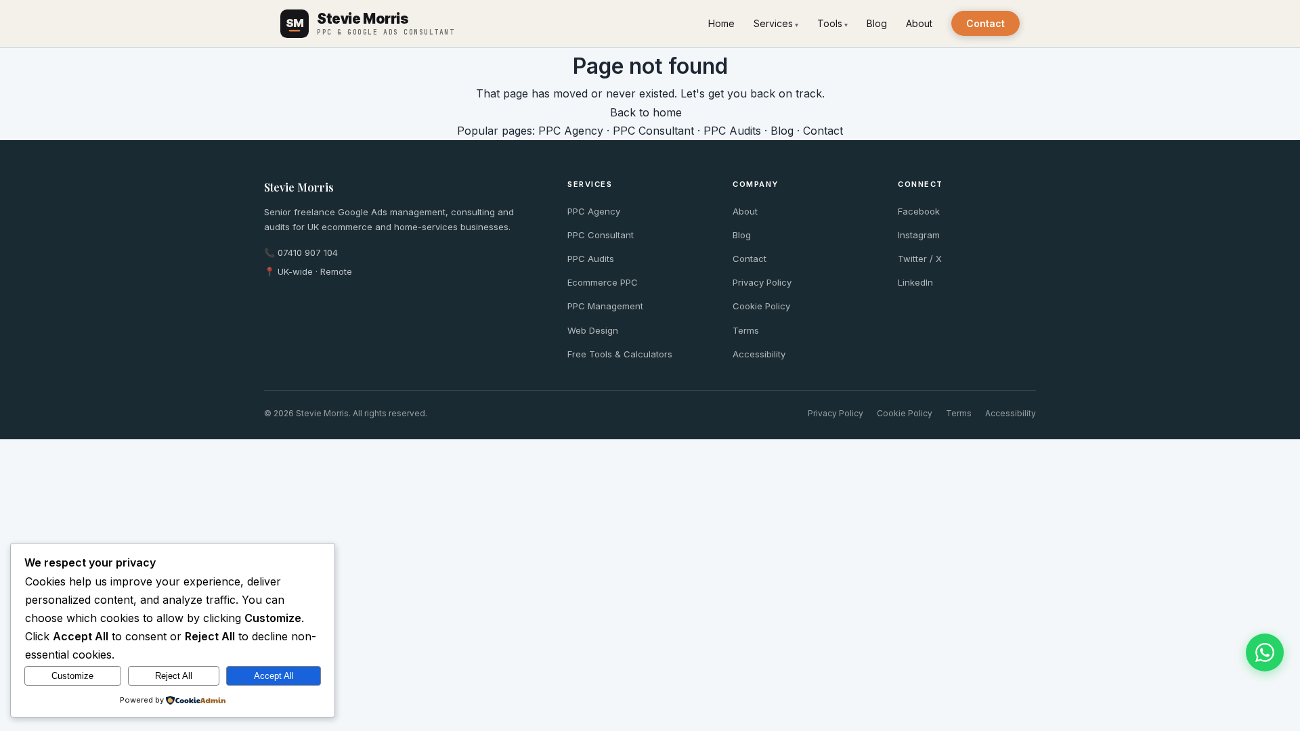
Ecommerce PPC (602, 282)
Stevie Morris (299, 187)
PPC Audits (732, 130)
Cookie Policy (761, 306)
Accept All (274, 676)
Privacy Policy (762, 282)
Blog (877, 23)
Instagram (919, 234)
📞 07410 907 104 (301, 252)
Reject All (173, 676)
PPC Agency (570, 130)
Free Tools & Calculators (619, 354)
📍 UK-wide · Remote (308, 271)
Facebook (919, 211)
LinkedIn (915, 282)
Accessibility (759, 354)
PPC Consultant (653, 130)
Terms (746, 330)
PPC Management (605, 306)
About (919, 23)
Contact (985, 23)
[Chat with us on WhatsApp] (1265, 652)
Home (721, 23)
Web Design (592, 330)
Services (773, 23)
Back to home (646, 112)
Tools (829, 23)
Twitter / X (920, 258)
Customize (72, 676)
